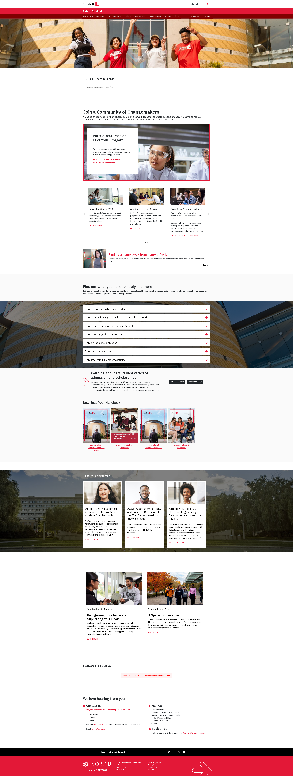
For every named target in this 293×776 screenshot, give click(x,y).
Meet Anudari (92, 539)
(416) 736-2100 (121, 767)
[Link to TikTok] (189, 752)
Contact (118, 765)
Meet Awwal (133, 537)
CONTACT (208, 16)
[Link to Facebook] (174, 752)
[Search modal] (207, 4)
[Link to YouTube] (184, 752)
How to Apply (95, 226)
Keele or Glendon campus (193, 733)
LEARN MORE (196, 16)
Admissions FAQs (195, 381)
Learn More (136, 228)
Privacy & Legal (153, 765)
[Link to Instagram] (179, 752)
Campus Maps (120, 769)
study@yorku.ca (98, 729)
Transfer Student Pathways (185, 236)
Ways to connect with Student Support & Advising (108, 710)
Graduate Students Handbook (182, 446)
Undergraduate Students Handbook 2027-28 (96, 448)
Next (208, 214)
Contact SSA (98, 724)
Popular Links (194, 4)
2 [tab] (147, 243)
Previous (84, 214)
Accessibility (152, 767)
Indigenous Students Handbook (124, 446)
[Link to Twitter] (169, 752)
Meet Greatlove (177, 543)
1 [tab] (145, 243)
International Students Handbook (153, 446)
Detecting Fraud (177, 381)
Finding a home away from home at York (138, 254)
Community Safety (154, 763)
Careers (151, 769)
